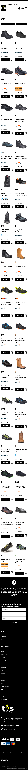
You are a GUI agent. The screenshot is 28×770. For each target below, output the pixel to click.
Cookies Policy (13, 752)
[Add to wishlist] (11, 59)
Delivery (3, 640)
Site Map (7, 754)
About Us (3, 636)
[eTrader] (14, 759)
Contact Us (4, 643)
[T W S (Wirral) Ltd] (9, 8)
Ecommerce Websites (11, 768)
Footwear (7, 14)
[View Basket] (22, 9)
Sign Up (14, 622)
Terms (2, 752)
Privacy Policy (6, 752)
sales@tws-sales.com (13, 725)
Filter (13, 24)
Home (2, 14)
